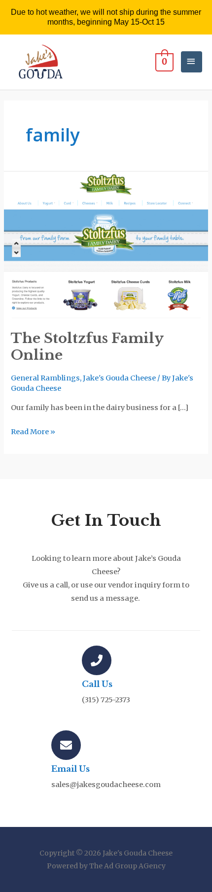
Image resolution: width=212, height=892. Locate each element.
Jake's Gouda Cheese (119, 378)
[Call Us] (96, 660)
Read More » (33, 430)
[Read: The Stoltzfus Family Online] (106, 244)
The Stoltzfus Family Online (87, 346)
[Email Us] (66, 745)
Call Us (97, 684)
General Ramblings (45, 378)
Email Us (70, 769)
